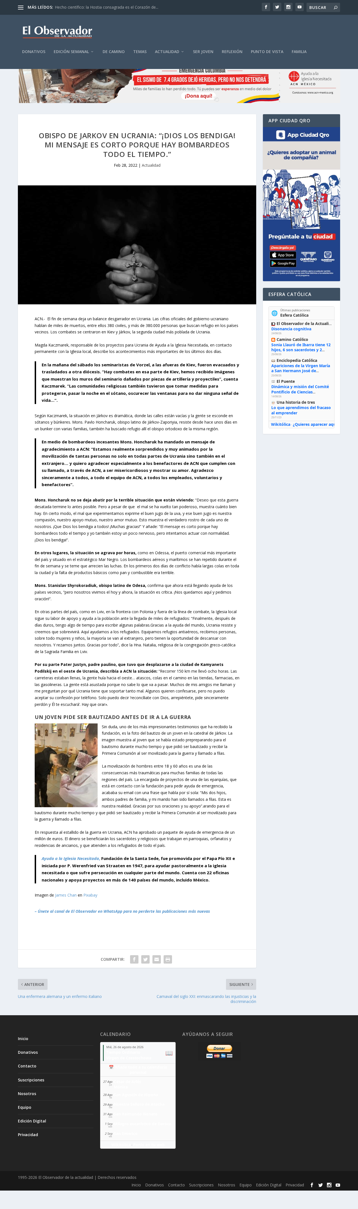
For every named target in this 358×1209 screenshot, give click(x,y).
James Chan (66, 895)
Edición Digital (32, 1121)
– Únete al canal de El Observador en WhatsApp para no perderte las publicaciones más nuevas (122, 911)
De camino (114, 51)
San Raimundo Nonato (135, 1114)
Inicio (23, 1038)
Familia (299, 51)
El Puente (286, 381)
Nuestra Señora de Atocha (139, 1104)
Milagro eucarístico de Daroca (142, 1123)
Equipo (24, 1107)
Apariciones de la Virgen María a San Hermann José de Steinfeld (300, 370)
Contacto (27, 1066)
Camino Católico (292, 339)
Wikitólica (280, 424)
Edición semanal (71, 51)
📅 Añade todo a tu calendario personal (138, 1069)
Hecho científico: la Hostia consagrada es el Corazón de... (106, 7)
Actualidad (167, 51)
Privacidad (28, 1134)
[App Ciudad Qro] (301, 204)
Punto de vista (267, 51)
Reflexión (232, 51)
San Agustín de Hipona (136, 1094)
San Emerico (126, 1133)
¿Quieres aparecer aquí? (316, 424)
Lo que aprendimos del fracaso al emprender (301, 410)
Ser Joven (203, 51)
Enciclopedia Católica (297, 360)
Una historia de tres (296, 402)
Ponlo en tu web (149, 1144)
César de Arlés (127, 1081)
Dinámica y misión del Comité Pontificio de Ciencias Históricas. (300, 391)
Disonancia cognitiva (291, 328)
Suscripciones (31, 1080)
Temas (140, 51)
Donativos (33, 51)
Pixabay (90, 895)
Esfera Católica (294, 315)
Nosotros (27, 1093)
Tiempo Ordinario (123, 1052)
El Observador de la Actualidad (306, 323)
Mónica (121, 1086)
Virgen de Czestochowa (128, 1057)
